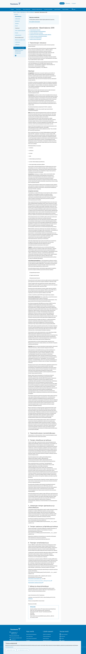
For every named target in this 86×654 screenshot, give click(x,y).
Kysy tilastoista (29, 636)
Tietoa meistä (65, 9)
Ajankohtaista (57, 9)
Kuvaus (16, 32)
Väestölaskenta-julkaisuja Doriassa (35, 582)
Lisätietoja (17, 44)
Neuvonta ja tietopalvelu (31, 634)
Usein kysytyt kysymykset (31, 638)
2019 (27, 12)
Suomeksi (62, 3)
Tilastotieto (18, 9)
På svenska (68, 3)
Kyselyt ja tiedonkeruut (37, 9)
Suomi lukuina (46, 638)
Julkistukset (17, 18)
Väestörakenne (23, 12)
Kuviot (16, 25)
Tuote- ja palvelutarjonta (20, 30)
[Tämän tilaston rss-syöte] (20, 56)
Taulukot (17, 23)
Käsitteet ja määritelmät (20, 39)
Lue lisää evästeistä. (9, 647)
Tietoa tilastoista (26, 9)
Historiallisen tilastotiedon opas (34, 578)
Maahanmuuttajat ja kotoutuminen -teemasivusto (19, 52)
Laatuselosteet (18, 35)
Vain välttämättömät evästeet (23, 650)
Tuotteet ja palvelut (48, 9)
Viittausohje (32, 606)
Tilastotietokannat (47, 636)
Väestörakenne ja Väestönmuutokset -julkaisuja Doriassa (39, 580)
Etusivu (12, 9)
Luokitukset (17, 42)
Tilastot (18, 12)
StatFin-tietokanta (47, 634)
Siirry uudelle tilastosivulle (34, 21)
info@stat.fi (30, 598)
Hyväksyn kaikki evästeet (10, 650)
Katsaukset (17, 21)
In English (74, 3)
